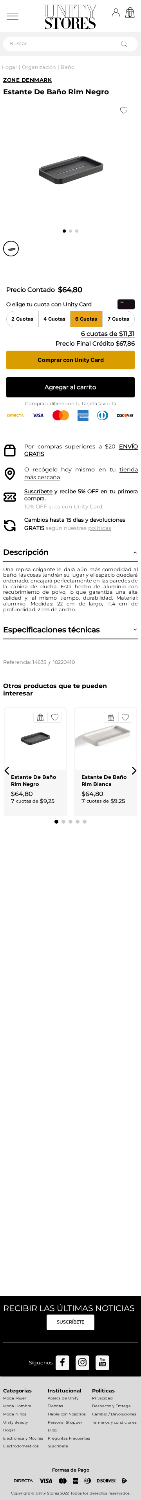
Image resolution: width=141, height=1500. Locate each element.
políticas (99, 528)
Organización (39, 67)
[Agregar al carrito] (40, 717)
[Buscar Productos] (126, 44)
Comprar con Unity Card (71, 359)
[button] (7, 771)
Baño (67, 67)
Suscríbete (38, 491)
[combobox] (70, 44)
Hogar (9, 67)
